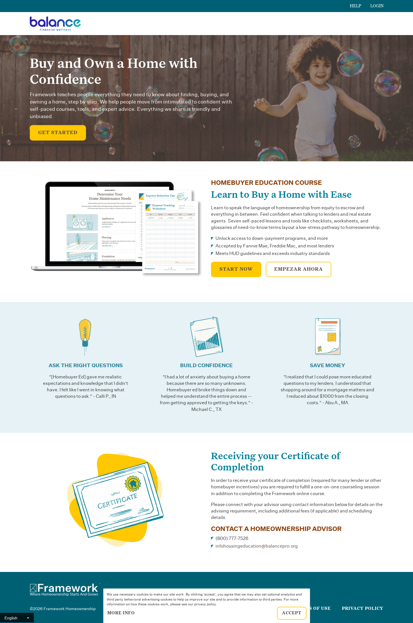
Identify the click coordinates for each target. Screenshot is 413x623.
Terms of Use (313, 608)
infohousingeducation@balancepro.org (256, 546)
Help (355, 6)
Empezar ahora (298, 269)
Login (377, 6)
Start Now (236, 269)
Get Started (58, 132)
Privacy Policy (363, 608)
